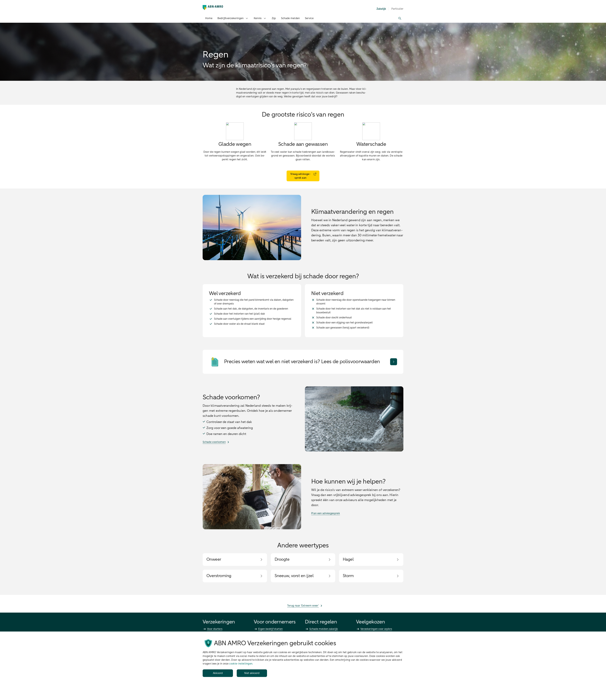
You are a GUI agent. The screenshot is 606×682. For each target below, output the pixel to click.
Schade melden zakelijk (323, 629)
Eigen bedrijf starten (270, 629)
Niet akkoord (251, 673)
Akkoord (218, 673)
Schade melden (290, 18)
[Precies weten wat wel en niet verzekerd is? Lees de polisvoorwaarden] (393, 361)
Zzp (274, 18)
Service (309, 18)
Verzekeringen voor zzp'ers (376, 629)
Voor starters (214, 629)
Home (208, 18)
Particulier (397, 9)
